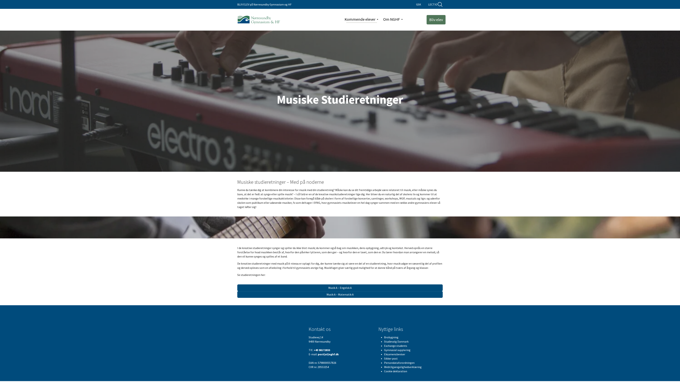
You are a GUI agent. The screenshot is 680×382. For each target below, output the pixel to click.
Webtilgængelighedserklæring (403, 367)
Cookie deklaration (395, 371)
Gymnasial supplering (397, 350)
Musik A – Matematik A (340, 294)
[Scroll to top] (672, 374)
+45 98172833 (322, 350)
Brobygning (391, 337)
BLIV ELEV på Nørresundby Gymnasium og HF (264, 4)
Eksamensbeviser (394, 354)
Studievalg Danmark (396, 341)
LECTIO (432, 4)
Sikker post (391, 358)
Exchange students (395, 346)
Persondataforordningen (399, 362)
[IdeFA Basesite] (258, 19)
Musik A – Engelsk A (340, 288)
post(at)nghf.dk (328, 354)
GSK (418, 4)
